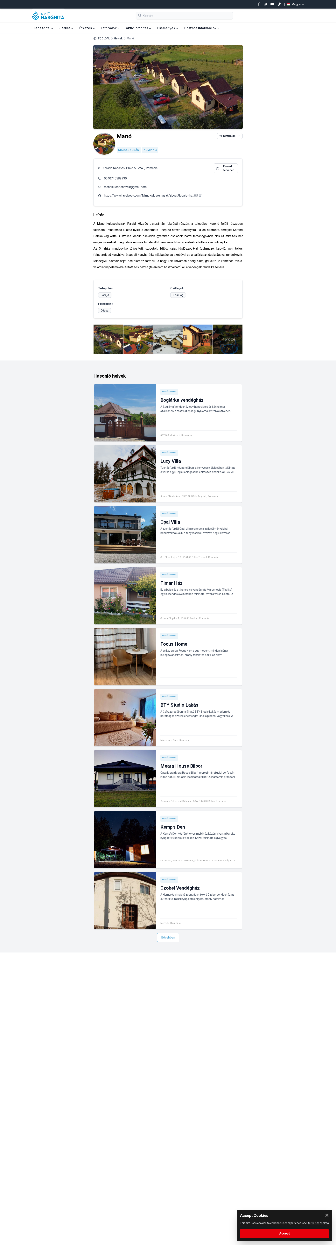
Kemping (150, 149)
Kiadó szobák (128, 149)
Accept (284, 1233)
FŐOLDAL (104, 38)
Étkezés (86, 28)
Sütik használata (318, 1223)
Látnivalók (109, 28)
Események (166, 28)
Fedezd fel (42, 28)
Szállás (65, 28)
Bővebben (168, 937)
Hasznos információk (200, 28)
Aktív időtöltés (137, 28)
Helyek (118, 38)
